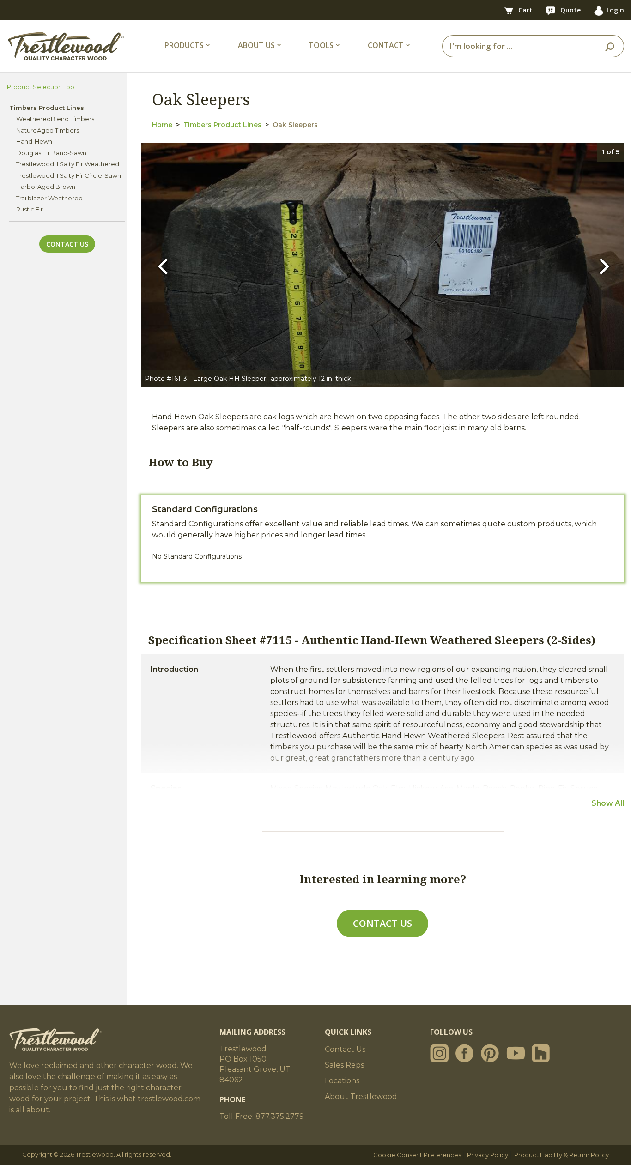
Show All (607, 803)
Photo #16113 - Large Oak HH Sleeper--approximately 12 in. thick (248, 378)
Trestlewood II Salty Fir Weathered (67, 164)
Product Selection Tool (41, 87)
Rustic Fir (29, 209)
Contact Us (67, 244)
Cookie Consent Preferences (417, 1155)
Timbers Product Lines (222, 125)
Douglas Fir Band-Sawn (51, 153)
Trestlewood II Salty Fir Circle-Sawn (68, 175)
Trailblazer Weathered (49, 198)
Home (162, 125)
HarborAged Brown (45, 186)
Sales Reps (344, 1065)
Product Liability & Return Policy (561, 1155)
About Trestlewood (361, 1096)
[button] (165, 265)
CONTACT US (382, 923)
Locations (342, 1080)
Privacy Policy (487, 1155)
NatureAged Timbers (47, 130)
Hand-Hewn (34, 141)
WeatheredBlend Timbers (55, 118)
